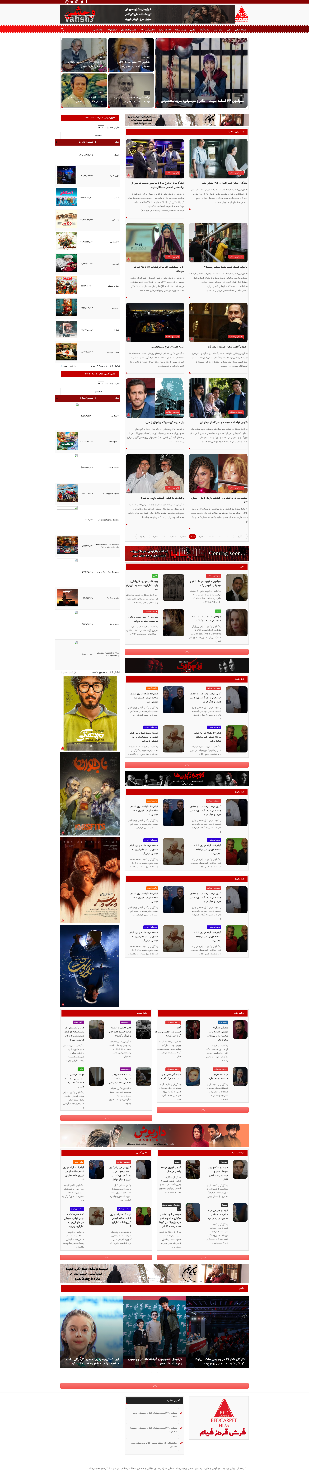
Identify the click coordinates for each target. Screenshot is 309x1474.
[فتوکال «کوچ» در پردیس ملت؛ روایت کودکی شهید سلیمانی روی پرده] (217, 1332)
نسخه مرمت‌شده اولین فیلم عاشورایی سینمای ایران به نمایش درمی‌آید (144, 737)
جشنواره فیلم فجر (129, 30)
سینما (177, 1162)
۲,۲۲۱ (211, 537)
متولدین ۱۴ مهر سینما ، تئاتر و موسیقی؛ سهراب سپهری (142, 619)
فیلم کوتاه (111, 30)
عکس (192, 30)
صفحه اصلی (240, 30)
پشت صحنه (180, 30)
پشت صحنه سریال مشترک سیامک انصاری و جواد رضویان (120, 1079)
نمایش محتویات (112, 127)
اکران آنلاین (98, 30)
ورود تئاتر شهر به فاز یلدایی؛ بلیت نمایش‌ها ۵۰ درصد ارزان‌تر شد (142, 586)
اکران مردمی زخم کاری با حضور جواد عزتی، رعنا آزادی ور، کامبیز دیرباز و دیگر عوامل (205, 698)
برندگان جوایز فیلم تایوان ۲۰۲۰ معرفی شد (225, 183)
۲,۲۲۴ (183, 537)
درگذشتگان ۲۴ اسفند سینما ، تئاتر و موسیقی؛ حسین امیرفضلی (85, 100)
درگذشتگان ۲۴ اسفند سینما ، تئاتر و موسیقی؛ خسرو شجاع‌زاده (132, 100)
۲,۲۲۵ (173, 537)
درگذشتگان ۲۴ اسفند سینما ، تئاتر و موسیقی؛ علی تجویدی (85, 64)
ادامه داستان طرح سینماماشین (167, 347)
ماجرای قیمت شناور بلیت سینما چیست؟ (226, 267)
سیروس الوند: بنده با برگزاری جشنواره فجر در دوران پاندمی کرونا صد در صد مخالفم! (170, 1220)
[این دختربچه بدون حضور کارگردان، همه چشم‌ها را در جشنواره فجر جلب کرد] (91, 1332)
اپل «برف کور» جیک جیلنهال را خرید (164, 422)
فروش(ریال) (87, 142)
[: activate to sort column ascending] (66, 142)
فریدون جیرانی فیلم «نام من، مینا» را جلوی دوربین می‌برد (218, 1215)
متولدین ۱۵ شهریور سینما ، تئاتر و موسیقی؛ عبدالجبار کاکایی (218, 1174)
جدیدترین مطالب (236, 172)
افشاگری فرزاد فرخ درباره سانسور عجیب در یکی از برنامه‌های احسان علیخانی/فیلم (157, 185)
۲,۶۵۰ (155, 537)
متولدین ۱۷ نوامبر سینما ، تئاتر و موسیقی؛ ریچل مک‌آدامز (205, 619)
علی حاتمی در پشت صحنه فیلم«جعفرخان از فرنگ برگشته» (120, 1032)
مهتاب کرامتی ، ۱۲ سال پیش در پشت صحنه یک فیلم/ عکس (74, 1081)
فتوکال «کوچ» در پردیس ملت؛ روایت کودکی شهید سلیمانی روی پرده (220, 1361)
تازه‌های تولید (165, 30)
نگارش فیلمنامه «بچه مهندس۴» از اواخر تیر (224, 422)
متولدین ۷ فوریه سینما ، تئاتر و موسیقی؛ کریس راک (205, 584)
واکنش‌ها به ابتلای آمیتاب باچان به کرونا (162, 498)
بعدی (65, 366)
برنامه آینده (204, 30)
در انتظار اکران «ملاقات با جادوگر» (218, 1077)
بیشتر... (186, 652)
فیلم (117, 142)
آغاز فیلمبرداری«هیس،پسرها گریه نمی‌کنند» (168, 1032)
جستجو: (98, 135)
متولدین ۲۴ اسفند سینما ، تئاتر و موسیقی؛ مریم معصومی (202, 101)
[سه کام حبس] (187, 121)
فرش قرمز (218, 30)
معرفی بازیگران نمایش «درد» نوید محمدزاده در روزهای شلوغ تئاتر (217, 1034)
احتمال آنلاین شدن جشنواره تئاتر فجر (227, 347)
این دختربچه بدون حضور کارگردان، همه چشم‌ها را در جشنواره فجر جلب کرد (92, 1361)
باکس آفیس (149, 30)
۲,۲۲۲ (202, 537)
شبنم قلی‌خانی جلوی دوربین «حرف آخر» (170, 1077)
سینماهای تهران (214, 727)
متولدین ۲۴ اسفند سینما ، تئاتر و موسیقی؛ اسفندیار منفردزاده (133, 64)
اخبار (229, 30)
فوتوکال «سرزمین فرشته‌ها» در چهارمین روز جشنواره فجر (155, 1361)
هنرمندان (239, 95)
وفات (100, 57)
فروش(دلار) (87, 398)
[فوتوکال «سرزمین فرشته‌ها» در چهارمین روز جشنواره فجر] (154, 1332)
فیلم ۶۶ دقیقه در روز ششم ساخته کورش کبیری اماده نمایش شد (144, 698)
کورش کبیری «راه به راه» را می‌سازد (171, 1170)
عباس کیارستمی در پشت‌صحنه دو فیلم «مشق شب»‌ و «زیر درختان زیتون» (74, 1034)
